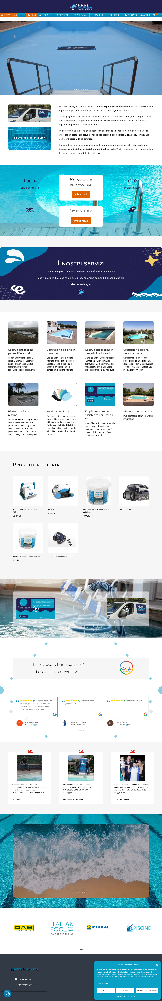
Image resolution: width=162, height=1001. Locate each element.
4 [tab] (82, 949)
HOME (33, 15)
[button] (157, 964)
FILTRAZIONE (97, 15)
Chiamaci (81, 194)
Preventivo (81, 220)
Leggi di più (81, 872)
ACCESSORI (114, 15)
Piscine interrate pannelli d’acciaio (81, 852)
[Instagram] (3, 19)
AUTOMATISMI (61, 15)
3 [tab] (80, 949)
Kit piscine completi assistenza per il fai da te (99, 415)
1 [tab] (75, 949)
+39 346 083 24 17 (25, 980)
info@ (17, 984)
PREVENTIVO (10, 15)
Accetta (106, 990)
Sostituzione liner (58, 411)
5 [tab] (84, 949)
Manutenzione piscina (137, 411)
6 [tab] (86, 949)
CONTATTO (133, 15)
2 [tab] (77, 949)
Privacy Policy (132, 996)
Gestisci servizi (103, 983)
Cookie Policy (121, 996)
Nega (125, 990)
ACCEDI (147, 15)
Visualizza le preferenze (147, 990)
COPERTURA (80, 15)
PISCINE (46, 15)
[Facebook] (21, 15)
